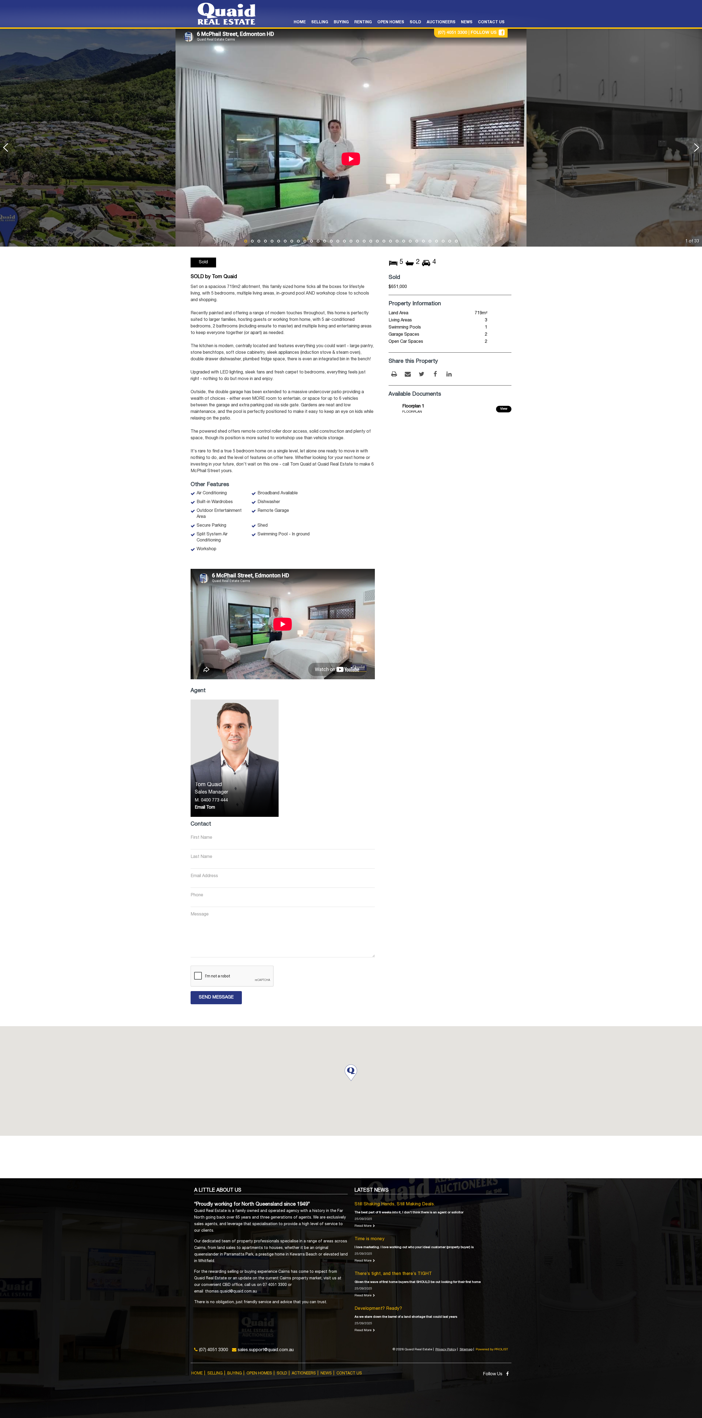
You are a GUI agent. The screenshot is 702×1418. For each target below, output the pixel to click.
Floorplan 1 (413, 406)
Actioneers (304, 1374)
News (326, 1374)
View (503, 408)
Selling (215, 1374)
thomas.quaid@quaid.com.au (231, 1292)
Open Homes (259, 1374)
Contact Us (349, 1374)
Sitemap (466, 1349)
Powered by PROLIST (492, 1349)
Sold (282, 1374)
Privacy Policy (445, 1349)
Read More (363, 1226)
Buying (234, 1374)
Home (197, 1374)
